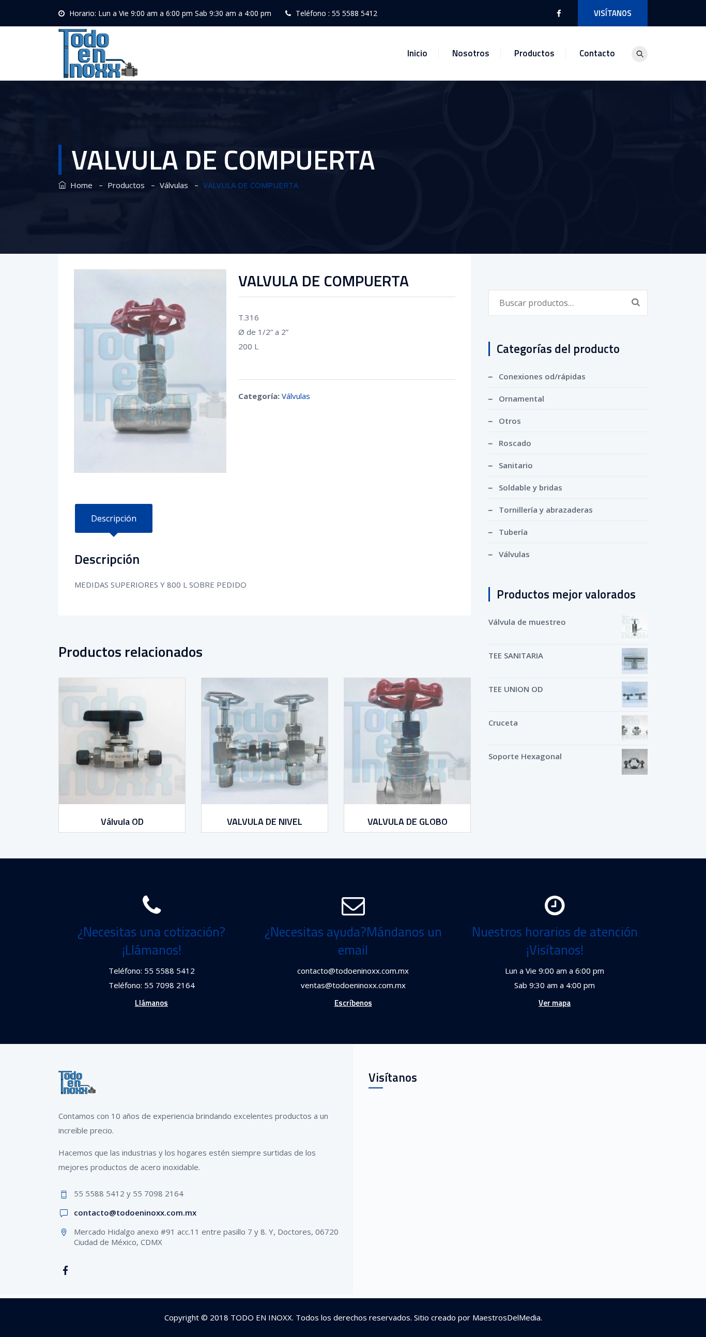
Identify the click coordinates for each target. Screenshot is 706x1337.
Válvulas (296, 396)
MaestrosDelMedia (506, 1317)
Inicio (417, 53)
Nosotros (470, 53)
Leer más (123, 795)
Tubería (513, 532)
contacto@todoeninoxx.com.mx (135, 1212)
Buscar (636, 302)
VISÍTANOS (613, 13)
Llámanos (151, 1003)
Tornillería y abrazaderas (546, 509)
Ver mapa (555, 1003)
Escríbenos (353, 1003)
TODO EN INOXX (261, 1317)
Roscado (515, 443)
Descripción (113, 518)
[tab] (113, 518)
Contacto (597, 53)
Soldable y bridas (530, 487)
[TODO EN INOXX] (97, 53)
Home (79, 185)
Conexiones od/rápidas (542, 376)
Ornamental (521, 398)
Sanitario (516, 465)
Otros (510, 421)
